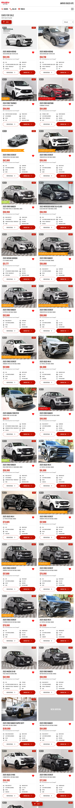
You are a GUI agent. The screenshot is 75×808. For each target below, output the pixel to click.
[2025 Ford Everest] (19, 141)
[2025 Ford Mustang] (56, 89)
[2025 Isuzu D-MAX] (19, 761)
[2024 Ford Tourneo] (19, 89)
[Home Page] (5, 3)
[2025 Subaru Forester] (19, 399)
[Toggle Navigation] (72, 9)
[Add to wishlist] (33, 52)
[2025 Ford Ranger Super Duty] (19, 709)
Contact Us (26, 72)
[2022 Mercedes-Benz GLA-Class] (56, 192)
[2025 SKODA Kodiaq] (19, 37)
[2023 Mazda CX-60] (19, 657)
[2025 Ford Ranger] (19, 192)
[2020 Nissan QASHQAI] (19, 244)
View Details (9, 72)
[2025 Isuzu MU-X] (56, 347)
